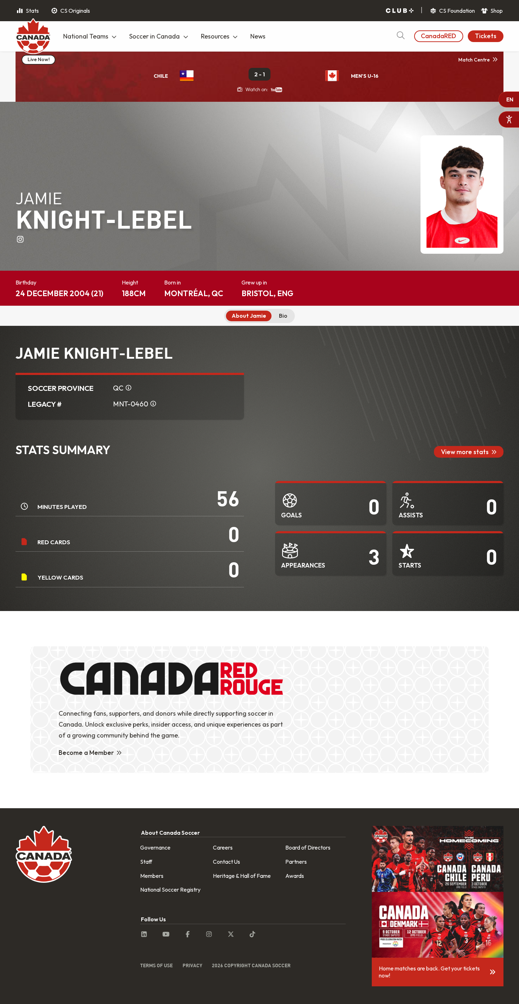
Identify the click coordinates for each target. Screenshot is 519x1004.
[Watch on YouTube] (276, 89)
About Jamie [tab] (249, 315)
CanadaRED (438, 36)
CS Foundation (456, 10)
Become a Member (86, 752)
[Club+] (400, 10)
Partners (296, 861)
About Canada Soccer (170, 832)
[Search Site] (400, 36)
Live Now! (39, 59)
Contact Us (226, 861)
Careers (223, 847)
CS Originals (74, 10)
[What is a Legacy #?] (153, 403)
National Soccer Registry (170, 889)
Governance (155, 847)
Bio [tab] (283, 315)
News (258, 36)
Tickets (485, 36)
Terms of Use (156, 965)
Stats (32, 10)
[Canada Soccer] (33, 37)
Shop (496, 10)
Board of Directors (307, 847)
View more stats (465, 452)
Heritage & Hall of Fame (242, 875)
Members (151, 875)
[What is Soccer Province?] (128, 388)
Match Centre (474, 60)
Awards (294, 875)
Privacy (192, 965)
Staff (146, 861)
